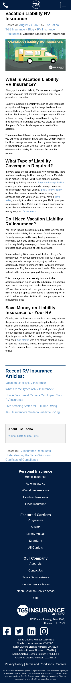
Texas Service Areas (35, 577)
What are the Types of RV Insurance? (29, 389)
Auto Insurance (35, 483)
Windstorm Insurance (35, 490)
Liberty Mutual (35, 533)
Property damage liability (51, 182)
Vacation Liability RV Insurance (25, 382)
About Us (35, 563)
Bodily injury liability (51, 189)
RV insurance (29, 211)
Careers (61, 664)
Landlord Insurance (35, 497)
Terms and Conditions (39, 664)
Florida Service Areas (36, 584)
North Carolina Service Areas (35, 591)
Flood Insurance (35, 504)
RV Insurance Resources (34, 450)
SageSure (35, 540)
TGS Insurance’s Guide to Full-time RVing (32, 412)
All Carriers (35, 547)
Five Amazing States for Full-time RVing (31, 406)
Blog (31, 29)
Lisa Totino (52, 25)
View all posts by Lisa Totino (23, 435)
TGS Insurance (15, 29)
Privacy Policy (14, 664)
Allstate (35, 527)
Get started (23, 340)
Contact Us (35, 570)
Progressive (35, 520)
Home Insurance (35, 476)
